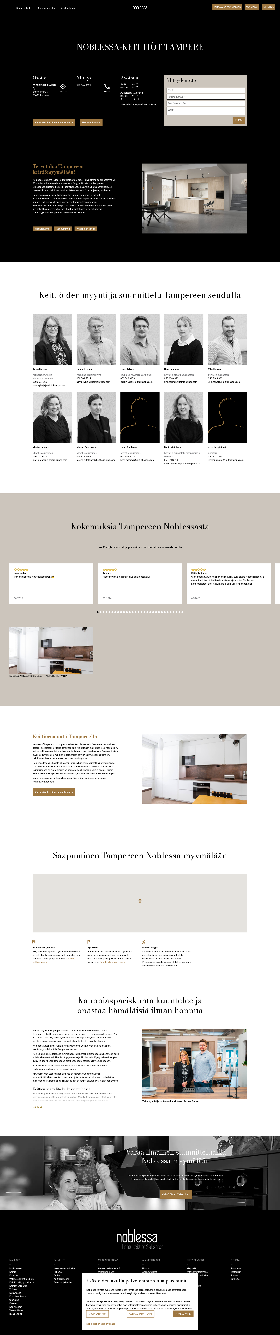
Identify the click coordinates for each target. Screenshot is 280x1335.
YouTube (235, 1279)
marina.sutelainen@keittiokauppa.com (96, 460)
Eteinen (13, 1303)
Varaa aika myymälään (227, 7)
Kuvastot (13, 1275)
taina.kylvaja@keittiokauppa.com (49, 385)
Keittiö (12, 1272)
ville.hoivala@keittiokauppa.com (224, 382)
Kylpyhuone (15, 1293)
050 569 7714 (84, 378)
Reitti (63, 91)
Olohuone (14, 1300)
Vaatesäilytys (16, 1310)
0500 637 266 (40, 382)
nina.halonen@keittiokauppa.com (180, 382)
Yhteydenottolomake (197, 1272)
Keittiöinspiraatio (46, 8)
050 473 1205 (84, 456)
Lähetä (239, 120)
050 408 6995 (171, 378)
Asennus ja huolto (63, 1282)
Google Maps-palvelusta (112, 962)
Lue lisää (37, 1107)
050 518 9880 (215, 378)
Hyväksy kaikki (183, 1314)
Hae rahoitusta (90, 122)
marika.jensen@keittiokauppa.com (50, 460)
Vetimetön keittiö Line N (21, 1279)
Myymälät (252, 7)
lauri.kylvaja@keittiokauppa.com (136, 382)
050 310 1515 (40, 456)
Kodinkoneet (15, 1307)
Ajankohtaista (68, 8)
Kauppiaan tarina (86, 228)
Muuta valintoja (97, 1314)
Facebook (236, 1268)
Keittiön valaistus (18, 1286)
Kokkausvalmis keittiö (109, 1268)
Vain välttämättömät (140, 1314)
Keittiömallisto (23, 8)
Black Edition (15, 1314)
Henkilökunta (42, 228)
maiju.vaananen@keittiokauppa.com (182, 463)
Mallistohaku (15, 1268)
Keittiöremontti (61, 1279)
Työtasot (13, 1289)
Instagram (236, 1272)
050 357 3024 (127, 456)
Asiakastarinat (149, 1272)
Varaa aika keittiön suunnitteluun (53, 122)
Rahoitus (268, 7)
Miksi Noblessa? (106, 1272)
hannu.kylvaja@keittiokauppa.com (93, 382)
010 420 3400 (84, 84)
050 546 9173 (127, 378)
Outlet (57, 1275)
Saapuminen (63, 228)
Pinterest (235, 1275)
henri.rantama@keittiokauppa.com (137, 460)
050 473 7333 (215, 456)
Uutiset (146, 1268)
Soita (107, 91)
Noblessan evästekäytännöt (100, 1323)
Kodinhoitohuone (17, 1296)
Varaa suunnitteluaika (64, 1268)
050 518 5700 (171, 460)
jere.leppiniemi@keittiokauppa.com (226, 460)
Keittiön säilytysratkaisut (22, 1282)
